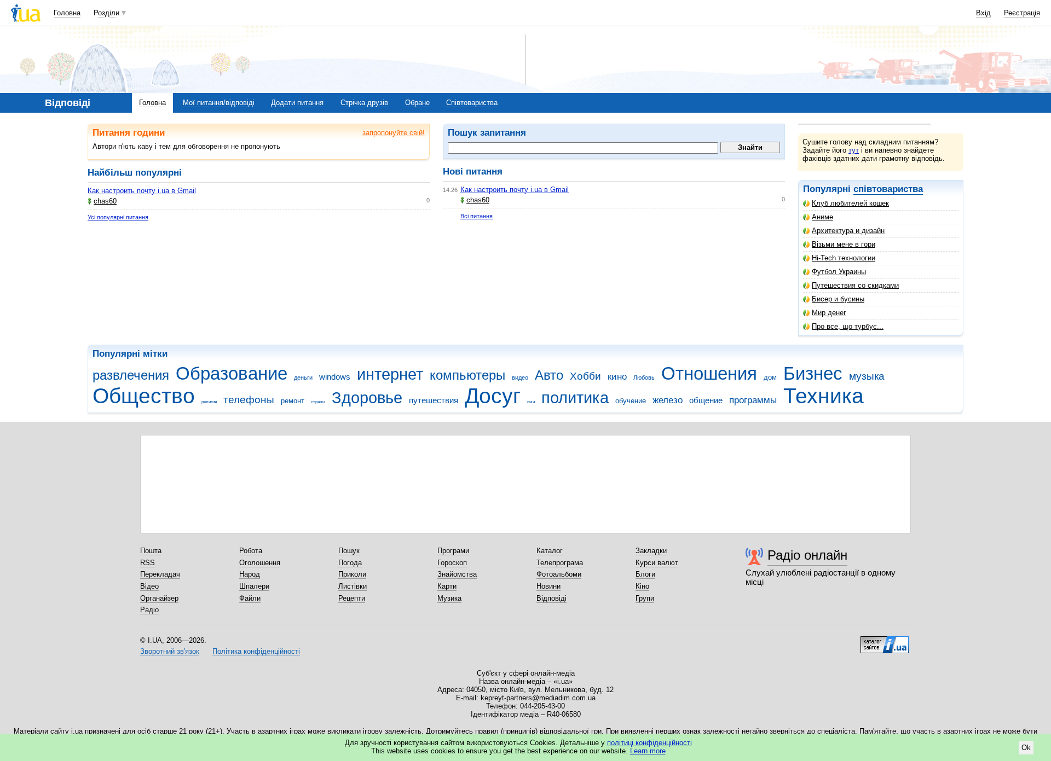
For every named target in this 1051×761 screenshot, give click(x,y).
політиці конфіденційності (649, 743)
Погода (350, 563)
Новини (548, 586)
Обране (417, 102)
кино (617, 376)
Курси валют (657, 563)
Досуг (493, 396)
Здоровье (367, 397)
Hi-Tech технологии (843, 258)
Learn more (648, 751)
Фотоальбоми (558, 574)
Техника (823, 396)
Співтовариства (472, 102)
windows (334, 376)
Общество (144, 396)
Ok (1026, 747)
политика (575, 397)
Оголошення (259, 563)
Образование (231, 373)
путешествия (433, 400)
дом (770, 377)
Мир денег (829, 313)
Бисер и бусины (838, 299)
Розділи (106, 13)
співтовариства (888, 189)
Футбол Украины (839, 272)
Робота (250, 551)
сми (531, 401)
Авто (549, 375)
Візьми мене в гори (843, 244)
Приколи (352, 574)
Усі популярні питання (118, 217)
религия (209, 401)
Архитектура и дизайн (848, 230)
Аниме (822, 217)
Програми (453, 551)
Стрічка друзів (364, 102)
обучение (630, 401)
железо (667, 400)
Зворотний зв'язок (169, 651)
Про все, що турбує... (847, 326)
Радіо (149, 610)
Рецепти (351, 598)
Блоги (645, 574)
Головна (67, 13)
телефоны (248, 399)
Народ (249, 574)
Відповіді (551, 598)
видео (520, 377)
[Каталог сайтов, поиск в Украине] (885, 640)
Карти (447, 586)
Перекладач (160, 574)
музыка (867, 376)
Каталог (549, 551)
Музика (449, 598)
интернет (390, 374)
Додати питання (297, 102)
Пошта (150, 551)
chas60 (105, 201)
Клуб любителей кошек (850, 203)
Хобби (585, 376)
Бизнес (812, 373)
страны (318, 401)
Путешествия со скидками (855, 285)
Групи (645, 598)
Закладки (651, 551)
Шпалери (254, 586)
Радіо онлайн (807, 555)
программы (753, 400)
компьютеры (467, 375)
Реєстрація (1022, 13)
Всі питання (476, 216)
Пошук (349, 551)
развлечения (131, 375)
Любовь (644, 377)
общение (706, 400)
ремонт (292, 401)
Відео (149, 586)
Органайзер (159, 598)
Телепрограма (559, 563)
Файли (250, 598)
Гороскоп (452, 563)
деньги (303, 377)
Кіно (642, 586)
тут (853, 150)
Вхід (983, 13)
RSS (147, 563)
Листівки (352, 586)
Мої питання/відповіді (219, 102)
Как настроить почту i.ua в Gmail (142, 191)
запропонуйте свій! (393, 133)
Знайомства (457, 574)
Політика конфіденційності (256, 651)
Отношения (709, 373)
